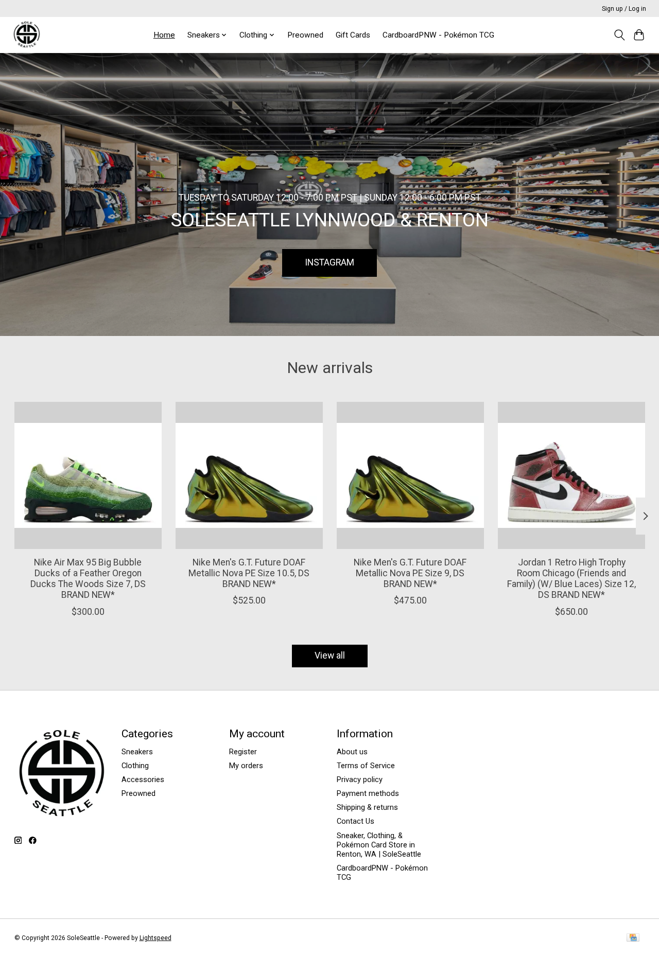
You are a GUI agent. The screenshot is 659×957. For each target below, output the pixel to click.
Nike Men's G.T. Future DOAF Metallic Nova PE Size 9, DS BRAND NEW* (410, 573)
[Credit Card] (633, 938)
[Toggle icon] (619, 35)
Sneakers (137, 751)
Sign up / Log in (624, 8)
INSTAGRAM (329, 262)
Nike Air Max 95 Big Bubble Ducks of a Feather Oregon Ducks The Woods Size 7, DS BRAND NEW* (87, 578)
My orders (246, 765)
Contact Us (355, 821)
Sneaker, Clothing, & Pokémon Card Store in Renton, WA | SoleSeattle (379, 845)
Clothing (135, 765)
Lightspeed (155, 938)
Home (164, 35)
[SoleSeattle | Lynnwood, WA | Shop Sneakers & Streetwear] (26, 35)
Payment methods (368, 793)
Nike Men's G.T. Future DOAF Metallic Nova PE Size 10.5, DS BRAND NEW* (248, 573)
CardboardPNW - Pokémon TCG (438, 35)
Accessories (143, 779)
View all (330, 655)
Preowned (305, 35)
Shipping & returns (367, 807)
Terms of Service (366, 765)
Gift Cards (353, 35)
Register (243, 751)
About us (352, 751)
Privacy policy (360, 779)
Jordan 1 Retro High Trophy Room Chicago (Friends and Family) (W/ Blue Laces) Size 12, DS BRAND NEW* (571, 578)
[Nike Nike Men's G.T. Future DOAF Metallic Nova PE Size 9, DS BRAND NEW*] (410, 475)
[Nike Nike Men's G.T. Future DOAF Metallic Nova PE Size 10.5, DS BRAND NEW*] (249, 475)
